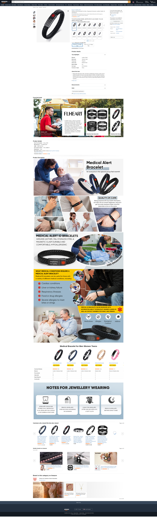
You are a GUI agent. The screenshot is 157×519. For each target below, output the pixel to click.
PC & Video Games (98, 4)
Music (148, 4)
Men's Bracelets (40, 152)
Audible (151, 4)
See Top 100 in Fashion (54, 150)
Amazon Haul (7, 4)
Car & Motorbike (106, 4)
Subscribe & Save (137, 4)
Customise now (117, 21)
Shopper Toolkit (114, 4)
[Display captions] (61, 453)
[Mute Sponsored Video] (61, 463)
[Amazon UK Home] (66, 510)
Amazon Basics (27, 4)
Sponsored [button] (121, 498)
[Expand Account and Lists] (143, 2)
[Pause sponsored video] (61, 461)
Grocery (144, 4)
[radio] (34, 12)
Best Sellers (14, 4)
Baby (125, 4)
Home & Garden (51, 4)
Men (37, 7)
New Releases (20, 4)
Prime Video (40, 4)
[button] (2, 5)
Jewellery (40, 7)
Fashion (45, 4)
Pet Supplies (120, 4)
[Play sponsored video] (78, 458)
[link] (42, 439)
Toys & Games (76, 4)
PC (66, 4)
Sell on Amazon (130, 4)
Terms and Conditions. (116, 24)
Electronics (70, 4)
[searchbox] (71, 2)
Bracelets (44, 7)
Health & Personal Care (88, 4)
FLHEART (117, 27)
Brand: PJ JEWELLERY (76, 9)
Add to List (113, 37)
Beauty (81, 4)
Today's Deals (34, 4)
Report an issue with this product (79, 93)
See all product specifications (78, 91)
